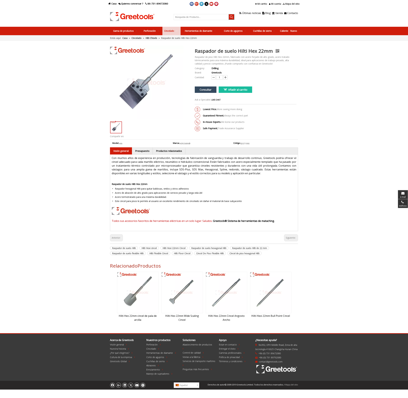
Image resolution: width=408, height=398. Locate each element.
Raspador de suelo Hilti (124, 248)
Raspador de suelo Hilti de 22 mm (249, 248)
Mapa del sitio (291, 384)
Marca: (176, 143)
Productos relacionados (169, 150)
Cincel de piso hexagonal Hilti (244, 253)
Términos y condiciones (230, 361)
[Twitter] (206, 4)
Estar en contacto (228, 344)
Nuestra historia (118, 348)
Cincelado (151, 348)
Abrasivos (151, 365)
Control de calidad (192, 352)
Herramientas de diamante (159, 352)
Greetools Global (118, 361)
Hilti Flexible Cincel (158, 253)
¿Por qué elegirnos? (119, 352)
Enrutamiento (153, 369)
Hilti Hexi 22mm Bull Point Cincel (270, 316)
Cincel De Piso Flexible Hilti (210, 253)
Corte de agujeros (155, 357)
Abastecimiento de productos (197, 344)
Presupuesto (142, 150)
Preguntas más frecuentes (196, 369)
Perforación (152, 344)
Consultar (205, 89)
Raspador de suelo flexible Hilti (128, 253)
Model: (115, 143)
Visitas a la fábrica (191, 357)
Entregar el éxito (227, 348)
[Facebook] (192, 4)
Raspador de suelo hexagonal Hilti (208, 248)
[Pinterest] (216, 4)
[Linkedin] (202, 4)
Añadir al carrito (237, 89)
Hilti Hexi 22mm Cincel (174, 248)
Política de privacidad (229, 357)
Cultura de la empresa (121, 357)
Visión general (121, 150)
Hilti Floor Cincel (182, 253)
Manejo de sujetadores (157, 373)
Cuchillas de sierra (155, 361)
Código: (236, 143)
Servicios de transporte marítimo (199, 361)
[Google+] (197, 4)
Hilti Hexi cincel (149, 248)
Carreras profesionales (230, 352)
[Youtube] (211, 4)
